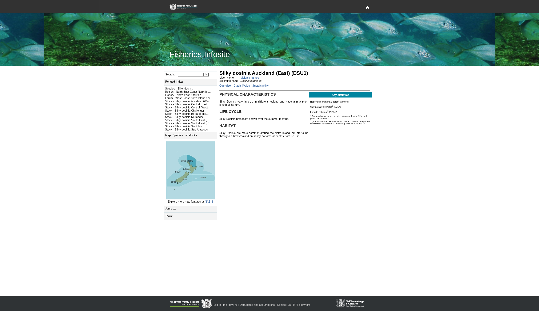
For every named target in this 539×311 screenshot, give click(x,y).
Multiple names (249, 77)
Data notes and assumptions (257, 304)
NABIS (209, 201)
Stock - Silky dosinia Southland (184, 126)
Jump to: (170, 208)
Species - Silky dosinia (179, 88)
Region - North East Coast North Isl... (188, 91)
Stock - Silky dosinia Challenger (184, 110)
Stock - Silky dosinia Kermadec (184, 117)
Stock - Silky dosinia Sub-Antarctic (186, 129)
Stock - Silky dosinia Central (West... (187, 107)
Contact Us (284, 304)
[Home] (367, 7)
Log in (217, 304)
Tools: (169, 215)
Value (246, 85)
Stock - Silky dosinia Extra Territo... (187, 113)
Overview (225, 85)
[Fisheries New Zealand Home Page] (185, 7)
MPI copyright (301, 304)
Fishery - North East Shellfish (183, 94)
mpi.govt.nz (230, 304)
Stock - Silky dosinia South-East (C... (188, 120)
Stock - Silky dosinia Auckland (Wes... (188, 101)
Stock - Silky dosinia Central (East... (187, 104)
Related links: (174, 81)
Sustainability (260, 85)
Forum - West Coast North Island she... (189, 98)
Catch (237, 85)
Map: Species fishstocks (181, 135)
